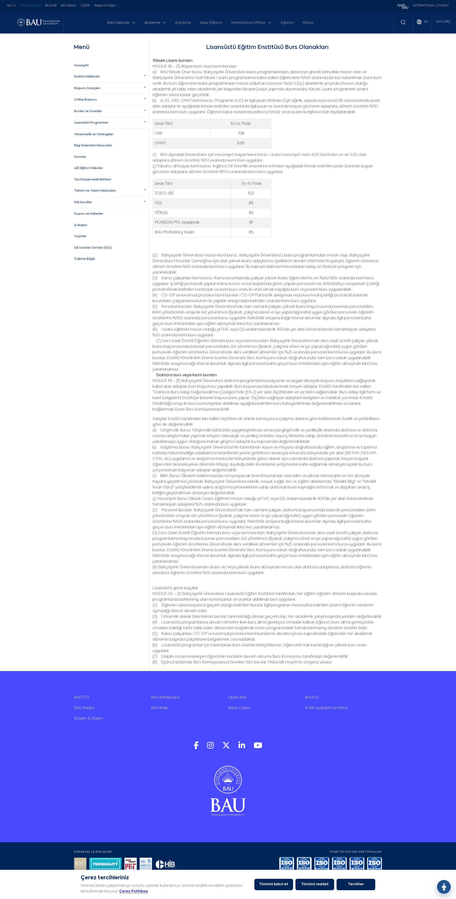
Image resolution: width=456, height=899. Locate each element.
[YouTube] (258, 747)
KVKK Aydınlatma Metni (326, 708)
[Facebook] (196, 747)
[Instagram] (210, 747)
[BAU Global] (80, 864)
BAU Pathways (30, 5)
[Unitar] (146, 864)
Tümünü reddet (315, 884)
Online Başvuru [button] (85, 99)
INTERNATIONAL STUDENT (431, 5)
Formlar (80, 157)
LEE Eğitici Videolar (88, 168)
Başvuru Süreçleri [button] (87, 88)
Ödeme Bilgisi (84, 259)
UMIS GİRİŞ (443, 21)
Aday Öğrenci (211, 22)
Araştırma (183, 22)
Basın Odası (239, 708)
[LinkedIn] (242, 747)
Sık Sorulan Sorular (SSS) (93, 247)
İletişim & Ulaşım (105, 5)
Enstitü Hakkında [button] (87, 76)
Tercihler (356, 884)
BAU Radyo (84, 708)
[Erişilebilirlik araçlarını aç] (444, 887)
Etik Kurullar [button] (83, 202)
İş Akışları (80, 225)
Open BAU (237, 698)
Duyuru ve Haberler (88, 213)
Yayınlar (80, 236)
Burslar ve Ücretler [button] (88, 111)
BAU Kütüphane (165, 698)
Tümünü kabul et (273, 884)
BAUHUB (50, 5)
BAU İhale (159, 708)
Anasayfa (81, 65)
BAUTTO (81, 698)
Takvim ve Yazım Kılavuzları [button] (95, 190)
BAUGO (312, 698)
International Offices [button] (248, 22)
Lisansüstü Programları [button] (91, 122)
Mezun (308, 22)
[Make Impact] (130, 864)
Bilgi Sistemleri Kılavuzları (93, 145)
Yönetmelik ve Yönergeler (93, 134)
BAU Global (68, 5)
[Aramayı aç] (403, 22)
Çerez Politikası (133, 891)
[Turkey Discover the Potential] (105, 864)
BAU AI (11, 5)
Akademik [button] (152, 22)
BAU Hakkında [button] (118, 22)
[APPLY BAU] (402, 7)
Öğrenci (287, 22)
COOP (85, 5)
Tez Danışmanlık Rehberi (92, 179)
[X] (226, 747)
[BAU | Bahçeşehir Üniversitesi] (38, 23)
